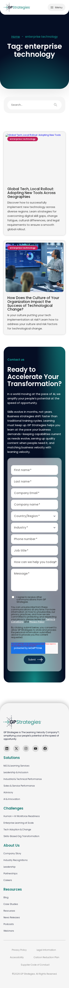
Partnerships (10, 873)
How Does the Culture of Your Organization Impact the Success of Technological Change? (33, 303)
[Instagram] (26, 748)
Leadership (9, 866)
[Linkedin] (6, 748)
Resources (9, 910)
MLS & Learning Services (16, 765)
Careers (7, 880)
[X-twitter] (16, 748)
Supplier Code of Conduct (35, 964)
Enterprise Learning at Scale (18, 822)
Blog (5, 897)
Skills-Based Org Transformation (21, 836)
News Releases (11, 917)
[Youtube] (35, 748)
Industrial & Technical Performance (22, 779)
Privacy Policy (37, 621)
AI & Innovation (11, 799)
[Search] (57, 105)
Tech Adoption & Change (17, 829)
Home (15, 37)
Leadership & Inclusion (15, 772)
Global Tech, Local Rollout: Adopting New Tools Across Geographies (31, 192)
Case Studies (10, 904)
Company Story (12, 853)
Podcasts (8, 924)
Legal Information (46, 949)
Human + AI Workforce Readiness (21, 816)
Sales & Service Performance (19, 785)
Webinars (8, 930)
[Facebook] (45, 748)
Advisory (8, 792)
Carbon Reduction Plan (46, 957)
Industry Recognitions (15, 860)
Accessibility (17, 957)
